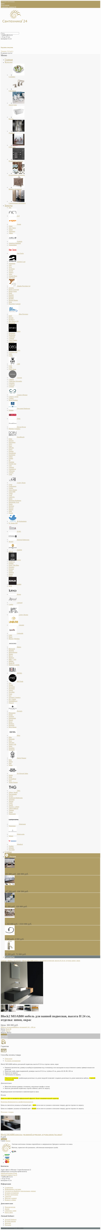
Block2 (8, 1031)
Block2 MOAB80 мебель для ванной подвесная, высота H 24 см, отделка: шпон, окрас (51, 960)
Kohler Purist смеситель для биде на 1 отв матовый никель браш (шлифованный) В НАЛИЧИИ (44, 952)
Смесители (12, 91)
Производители (10, 1207)
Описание (8, 1059)
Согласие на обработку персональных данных (20, 1191)
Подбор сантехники (11, 1194)
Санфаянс (12, 77)
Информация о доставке (13, 1189)
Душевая (12, 133)
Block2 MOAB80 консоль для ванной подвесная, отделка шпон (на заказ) (31, 1134)
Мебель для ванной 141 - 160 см (24, 1027)
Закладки (8, 1223)
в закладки (4, 1036)
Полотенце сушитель (16, 161)
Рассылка (8, 1225)
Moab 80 (8, 1029)
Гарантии (8, 1196)
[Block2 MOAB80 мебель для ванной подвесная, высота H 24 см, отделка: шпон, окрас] (22, 1003)
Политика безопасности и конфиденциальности (17, 1102)
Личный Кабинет (10, 1219)
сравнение (4, 1038)
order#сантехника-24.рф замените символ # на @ (9, 1174)
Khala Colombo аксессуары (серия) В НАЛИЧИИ (25, 937)
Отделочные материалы (17, 175)
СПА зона (12, 147)
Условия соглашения (12, 1061)
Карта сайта (9, 1212)
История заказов (10, 1221)
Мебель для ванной (15, 189)
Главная (3, 960)
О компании (9, 1187)
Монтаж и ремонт (11, 1198)
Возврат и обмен (10, 1200)
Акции (7, 1209)
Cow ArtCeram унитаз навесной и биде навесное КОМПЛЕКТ (31, 904)
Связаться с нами (10, 1210)
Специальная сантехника (17, 203)
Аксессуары (13, 105)
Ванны (11, 119)
